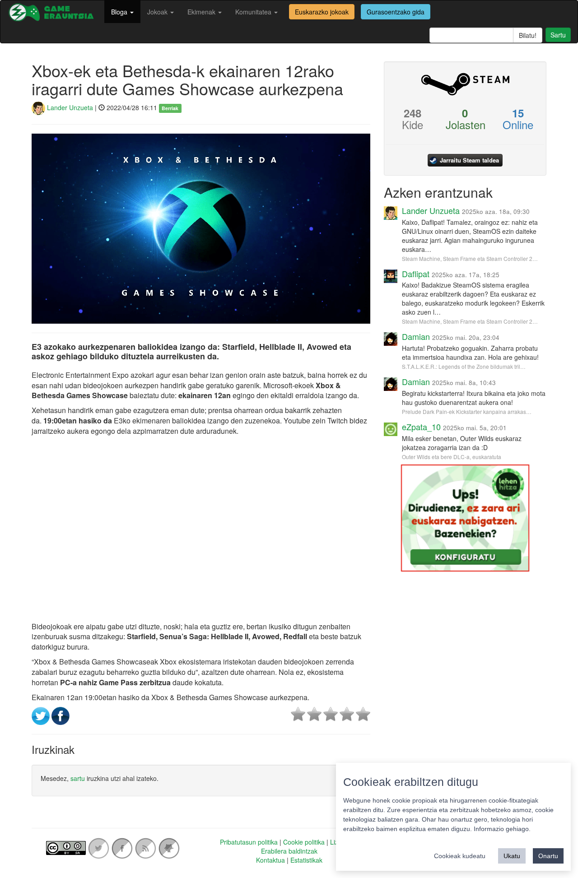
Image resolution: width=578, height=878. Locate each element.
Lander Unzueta (69, 107)
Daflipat (415, 273)
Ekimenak (202, 11)
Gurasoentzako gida (395, 11)
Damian (416, 336)
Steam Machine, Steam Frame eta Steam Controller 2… (470, 258)
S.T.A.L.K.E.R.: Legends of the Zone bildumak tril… (464, 366)
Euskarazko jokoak (322, 11)
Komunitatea (254, 11)
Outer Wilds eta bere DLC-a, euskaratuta (451, 456)
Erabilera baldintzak (289, 850)
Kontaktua (270, 859)
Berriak (170, 108)
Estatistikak (306, 859)
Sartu (558, 34)
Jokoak (158, 11)
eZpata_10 (421, 426)
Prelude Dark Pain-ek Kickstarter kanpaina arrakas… (466, 411)
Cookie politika (304, 841)
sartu (77, 778)
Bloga (120, 11)
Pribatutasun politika (249, 841)
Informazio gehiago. (502, 828)
